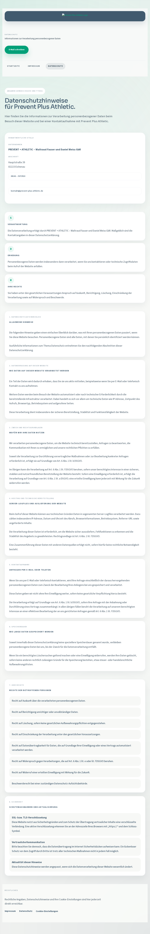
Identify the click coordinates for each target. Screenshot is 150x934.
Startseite (13, 66)
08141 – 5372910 (18, 176)
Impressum (34, 66)
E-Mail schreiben (16, 49)
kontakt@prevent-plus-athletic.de (27, 190)
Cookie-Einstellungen (47, 911)
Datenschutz (55, 66)
